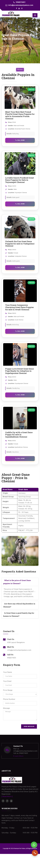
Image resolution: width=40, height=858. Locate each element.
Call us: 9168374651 (20, 753)
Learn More (18, 756)
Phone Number (9, 699)
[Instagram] (21, 8)
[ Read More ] (7, 796)
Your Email (7, 681)
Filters (21, 69)
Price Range (7, 690)
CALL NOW (21, 140)
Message (6, 708)
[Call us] (35, 853)
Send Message (29, 726)
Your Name (7, 672)
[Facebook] (16, 8)
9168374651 (20, 2)
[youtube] (19, 8)
